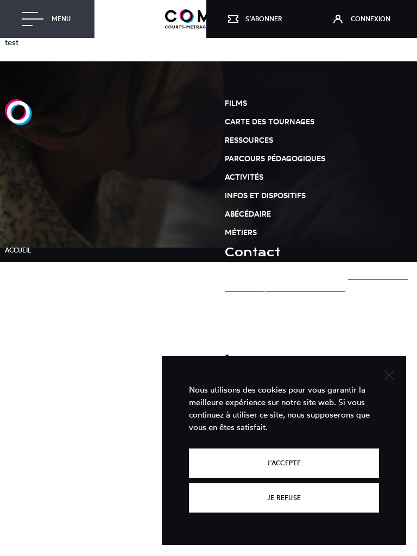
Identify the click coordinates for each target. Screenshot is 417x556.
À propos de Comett (41, 267)
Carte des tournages (269, 121)
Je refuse (284, 498)
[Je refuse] (388, 374)
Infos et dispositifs (265, 195)
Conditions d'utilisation (49, 337)
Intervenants (29, 285)
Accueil (18, 250)
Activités (244, 176)
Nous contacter (252, 340)
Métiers (241, 232)
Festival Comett (34, 302)
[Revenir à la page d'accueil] (18, 122)
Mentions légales (37, 319)
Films (236, 103)
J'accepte (284, 463)
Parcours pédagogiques (275, 158)
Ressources (249, 139)
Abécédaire (248, 213)
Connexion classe (37, 354)
